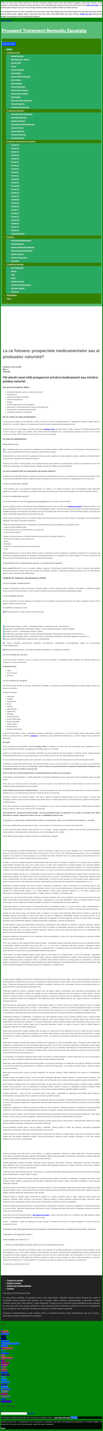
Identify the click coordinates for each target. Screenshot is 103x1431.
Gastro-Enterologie (18, 87)
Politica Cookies (14, 1283)
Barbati (13, 271)
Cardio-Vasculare (17, 70)
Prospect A (15, 145)
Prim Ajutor (15, 261)
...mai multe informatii (61, 1418)
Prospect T (15, 210)
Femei (13, 278)
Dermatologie (16, 73)
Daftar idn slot (85, 14)
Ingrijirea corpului (17, 281)
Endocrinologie (16, 83)
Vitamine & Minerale (18, 135)
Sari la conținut (6, 20)
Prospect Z (15, 230)
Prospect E (15, 158)
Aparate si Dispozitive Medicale (22, 247)
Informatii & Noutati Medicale (21, 251)
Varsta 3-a (15, 292)
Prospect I (14, 172)
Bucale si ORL (16, 63)
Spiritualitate (12, 295)
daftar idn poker (92, 5)
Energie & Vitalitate (18, 121)
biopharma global (74, 506)
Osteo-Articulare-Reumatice (21, 100)
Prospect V (15, 217)
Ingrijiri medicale (17, 254)
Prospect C (15, 152)
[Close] (1, 1329)
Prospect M (15, 186)
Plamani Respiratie (18, 104)
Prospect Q (15, 199)
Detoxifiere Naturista (18, 118)
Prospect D (15, 155)
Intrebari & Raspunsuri (19, 258)
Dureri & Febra (16, 80)
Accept (74, 1418)
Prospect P (15, 196)
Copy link (30, 1413)
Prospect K (15, 179)
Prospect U (15, 213)
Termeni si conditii (15, 1280)
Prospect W (15, 220)
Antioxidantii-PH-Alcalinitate (21, 114)
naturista (33, 736)
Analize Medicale (17, 244)
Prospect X (15, 223)
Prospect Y (15, 227)
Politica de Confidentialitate (19, 1286)
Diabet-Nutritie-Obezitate (20, 77)
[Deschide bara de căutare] (3, 40)
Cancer (13, 66)
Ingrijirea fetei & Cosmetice (21, 285)
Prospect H (15, 169)
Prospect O (15, 193)
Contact (10, 1289)
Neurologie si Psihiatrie (19, 94)
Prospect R (15, 203)
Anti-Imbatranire (17, 268)
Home (9, 49)
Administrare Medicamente (21, 240)
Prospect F (15, 162)
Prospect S (15, 206)
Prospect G (15, 165)
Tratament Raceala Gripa (20, 107)
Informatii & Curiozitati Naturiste (23, 124)
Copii (13, 275)
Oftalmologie (16, 97)
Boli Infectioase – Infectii (20, 59)
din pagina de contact (41, 1215)
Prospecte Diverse (18, 234)
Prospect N (15, 189)
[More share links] (11, 372)
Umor (9, 299)
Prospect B (15, 148)
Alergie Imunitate (17, 56)
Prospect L (15, 182)
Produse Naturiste (17, 138)
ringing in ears (49, 429)
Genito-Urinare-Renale (19, 90)
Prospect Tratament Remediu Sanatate (44, 30)
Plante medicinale (17, 131)
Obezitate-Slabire (17, 288)
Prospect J (15, 176)
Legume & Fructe (17, 128)
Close (3, 1428)
